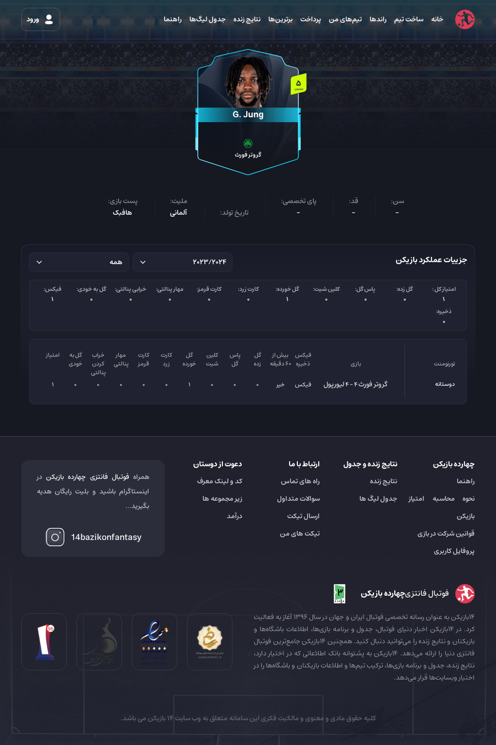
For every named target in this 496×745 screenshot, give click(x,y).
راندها (378, 19)
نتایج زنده (247, 19)
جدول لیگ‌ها (207, 19)
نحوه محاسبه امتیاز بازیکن (442, 507)
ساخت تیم (408, 19)
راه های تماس (300, 481)
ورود (34, 19)
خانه (437, 19)
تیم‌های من (345, 19)
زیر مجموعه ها (222, 499)
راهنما (173, 19)
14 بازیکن (159, 718)
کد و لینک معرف (219, 481)
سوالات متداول (298, 499)
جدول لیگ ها (378, 499)
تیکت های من (300, 533)
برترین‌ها (280, 19)
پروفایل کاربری (454, 551)
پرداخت (310, 19)
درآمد (234, 516)
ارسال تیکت (303, 516)
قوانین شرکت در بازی (446, 533)
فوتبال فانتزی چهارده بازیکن (87, 477)
